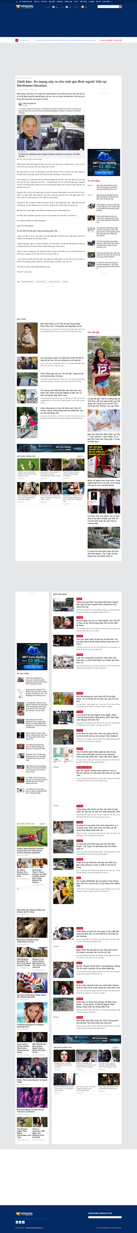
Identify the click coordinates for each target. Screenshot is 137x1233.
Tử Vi (78, 878)
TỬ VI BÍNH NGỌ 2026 (25, 1)
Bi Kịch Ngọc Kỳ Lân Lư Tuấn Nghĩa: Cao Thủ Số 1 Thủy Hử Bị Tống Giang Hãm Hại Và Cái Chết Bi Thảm (98, 623)
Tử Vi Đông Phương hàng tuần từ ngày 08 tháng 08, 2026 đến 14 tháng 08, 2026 (35, 746)
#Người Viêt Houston (54, 281)
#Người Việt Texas (41, 281)
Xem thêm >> (107, 1)
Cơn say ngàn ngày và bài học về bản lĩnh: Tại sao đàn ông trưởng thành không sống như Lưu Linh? (97, 641)
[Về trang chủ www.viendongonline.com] (24, 6)
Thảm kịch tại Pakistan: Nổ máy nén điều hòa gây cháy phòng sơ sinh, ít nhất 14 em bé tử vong (96, 864)
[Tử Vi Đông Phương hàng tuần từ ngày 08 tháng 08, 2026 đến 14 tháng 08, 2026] (20, 746)
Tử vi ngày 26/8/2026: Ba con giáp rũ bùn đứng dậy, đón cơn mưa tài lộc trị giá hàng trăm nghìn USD (98, 883)
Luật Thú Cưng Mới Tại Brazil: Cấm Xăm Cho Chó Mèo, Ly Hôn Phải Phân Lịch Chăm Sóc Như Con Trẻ (97, 660)
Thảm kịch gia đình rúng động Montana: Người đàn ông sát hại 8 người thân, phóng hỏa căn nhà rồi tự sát (97, 604)
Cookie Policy (18, 1218)
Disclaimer (45, 1218)
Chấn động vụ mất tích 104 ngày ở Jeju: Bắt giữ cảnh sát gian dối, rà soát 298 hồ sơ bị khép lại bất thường (97, 933)
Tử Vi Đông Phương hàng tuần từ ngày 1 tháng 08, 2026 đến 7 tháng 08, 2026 (36, 791)
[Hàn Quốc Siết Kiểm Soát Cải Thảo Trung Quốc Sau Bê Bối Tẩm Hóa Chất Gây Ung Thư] (91, 185)
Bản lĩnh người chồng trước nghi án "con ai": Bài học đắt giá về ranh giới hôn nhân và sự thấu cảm (98, 773)
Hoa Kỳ (79, 599)
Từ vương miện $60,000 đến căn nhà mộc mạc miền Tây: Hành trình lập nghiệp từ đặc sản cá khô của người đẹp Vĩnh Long (61, 392)
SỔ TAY (76, 1)
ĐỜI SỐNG (52, 1)
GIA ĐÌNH (91, 1)
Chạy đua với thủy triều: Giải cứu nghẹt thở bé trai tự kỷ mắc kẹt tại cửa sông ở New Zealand (108, 255)
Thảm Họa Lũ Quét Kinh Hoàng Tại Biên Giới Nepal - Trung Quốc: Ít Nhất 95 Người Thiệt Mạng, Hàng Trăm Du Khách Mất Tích (96, 1004)
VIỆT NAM (44, 1)
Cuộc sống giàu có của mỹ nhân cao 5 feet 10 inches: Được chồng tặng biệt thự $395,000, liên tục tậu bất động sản (61, 410)
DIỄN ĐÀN (60, 1)
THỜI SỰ (36, 1)
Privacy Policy (27, 1218)
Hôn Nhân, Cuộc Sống (84, 767)
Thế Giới (79, 617)
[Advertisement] (68, 24)
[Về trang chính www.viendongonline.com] (17, 2)
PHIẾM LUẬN (68, 1)
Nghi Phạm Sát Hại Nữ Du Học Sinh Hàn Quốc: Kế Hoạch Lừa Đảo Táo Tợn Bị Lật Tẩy (107, 197)
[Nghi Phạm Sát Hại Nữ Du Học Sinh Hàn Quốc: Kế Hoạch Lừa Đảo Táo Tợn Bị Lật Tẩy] (91, 195)
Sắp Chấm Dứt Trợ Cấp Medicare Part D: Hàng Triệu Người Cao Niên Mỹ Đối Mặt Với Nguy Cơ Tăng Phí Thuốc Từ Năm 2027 (36, 723)
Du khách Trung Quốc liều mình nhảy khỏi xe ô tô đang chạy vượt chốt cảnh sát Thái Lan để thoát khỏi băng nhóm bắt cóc (97, 827)
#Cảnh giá (65, 281)
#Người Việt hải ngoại (27, 281)
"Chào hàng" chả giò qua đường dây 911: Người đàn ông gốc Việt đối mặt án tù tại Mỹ (62, 40)
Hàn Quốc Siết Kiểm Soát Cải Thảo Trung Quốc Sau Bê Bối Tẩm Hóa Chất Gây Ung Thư (107, 187)
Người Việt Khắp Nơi (24, 78)
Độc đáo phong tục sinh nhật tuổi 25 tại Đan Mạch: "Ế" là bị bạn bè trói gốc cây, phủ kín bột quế (97, 698)
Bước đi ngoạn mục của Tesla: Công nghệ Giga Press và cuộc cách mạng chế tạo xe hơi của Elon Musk (104, 482)
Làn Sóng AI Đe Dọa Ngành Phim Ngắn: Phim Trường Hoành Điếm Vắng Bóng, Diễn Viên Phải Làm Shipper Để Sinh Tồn (97, 717)
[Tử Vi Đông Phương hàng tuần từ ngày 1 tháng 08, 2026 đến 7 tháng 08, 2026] (20, 790)
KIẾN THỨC (83, 1)
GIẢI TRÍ (98, 1)
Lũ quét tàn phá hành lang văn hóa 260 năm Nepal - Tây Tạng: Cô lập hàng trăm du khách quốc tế (103, 553)
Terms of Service (36, 1218)
